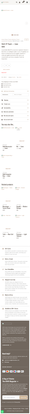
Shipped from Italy (10, 280)
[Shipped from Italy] (3, 280)
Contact (26, 408)
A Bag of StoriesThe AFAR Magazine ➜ (10, 380)
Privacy (22, 408)
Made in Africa (9, 295)
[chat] (2, 411)
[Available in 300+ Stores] (3, 308)
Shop (6, 39)
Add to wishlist (6, 69)
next (26, 23)
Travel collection (12, 39)
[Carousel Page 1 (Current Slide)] (12, 34)
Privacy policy (17, 402)
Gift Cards (8, 249)
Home (3, 39)
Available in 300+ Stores (11, 308)
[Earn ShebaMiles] (3, 269)
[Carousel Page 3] (15, 34)
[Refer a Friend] (3, 259)
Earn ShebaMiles (9, 269)
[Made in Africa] (3, 295)
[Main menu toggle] (27, 2)
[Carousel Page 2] (14, 34)
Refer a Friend (9, 259)
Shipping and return (17, 408)
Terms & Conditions (8, 408)
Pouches (10, 41)
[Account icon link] (19, 2)
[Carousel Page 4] (17, 34)
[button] (16, 2)
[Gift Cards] (3, 248)
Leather (20, 77)
